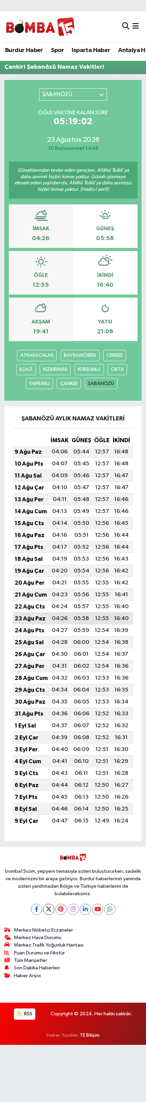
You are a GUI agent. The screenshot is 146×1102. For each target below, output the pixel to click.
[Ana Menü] (135, 27)
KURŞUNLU (89, 369)
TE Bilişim (89, 1035)
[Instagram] (73, 909)
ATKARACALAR (37, 355)
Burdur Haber (24, 50)
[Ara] (125, 27)
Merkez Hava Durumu (37, 937)
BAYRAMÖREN (80, 355)
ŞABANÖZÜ (101, 383)
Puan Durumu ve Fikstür (39, 952)
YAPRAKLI (39, 383)
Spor (57, 50)
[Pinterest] (61, 909)
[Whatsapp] (109, 909)
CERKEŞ (115, 355)
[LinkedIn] (85, 909)
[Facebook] (36, 909)
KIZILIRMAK (55, 369)
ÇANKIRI (69, 383)
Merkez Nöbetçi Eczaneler (43, 930)
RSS (27, 1013)
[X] (48, 909)
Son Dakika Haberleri (37, 967)
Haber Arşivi (27, 975)
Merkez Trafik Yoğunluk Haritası (49, 945)
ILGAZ (26, 369)
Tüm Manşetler (30, 960)
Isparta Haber (91, 50)
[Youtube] (97, 909)
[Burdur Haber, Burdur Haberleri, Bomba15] (40, 26)
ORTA (117, 369)
